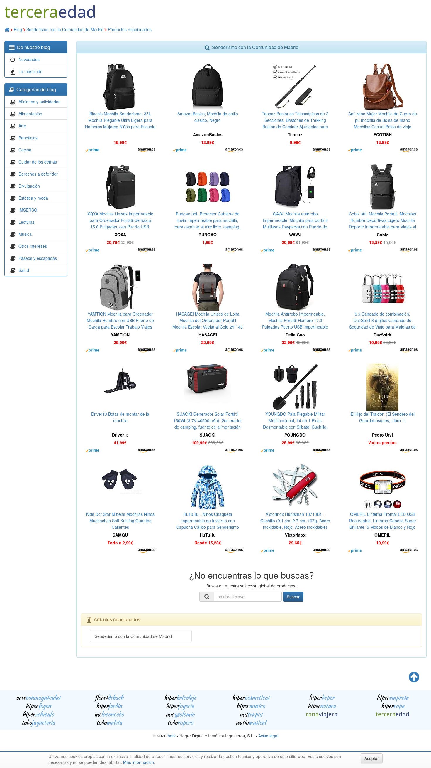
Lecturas (26, 222)
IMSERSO (27, 210)
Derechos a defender (38, 174)
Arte (22, 126)
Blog (18, 29)
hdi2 (172, 736)
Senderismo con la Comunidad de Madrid (64, 29)
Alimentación (30, 114)
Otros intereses (32, 246)
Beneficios (28, 138)
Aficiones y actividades (39, 102)
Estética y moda (33, 198)
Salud (23, 270)
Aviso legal (268, 736)
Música (25, 234)
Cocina (24, 150)
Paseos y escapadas (37, 258)
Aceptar (371, 758)
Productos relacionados (130, 29)
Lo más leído (30, 71)
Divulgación (29, 186)
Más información (138, 762)
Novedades (29, 59)
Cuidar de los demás (37, 162)
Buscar (293, 596)
